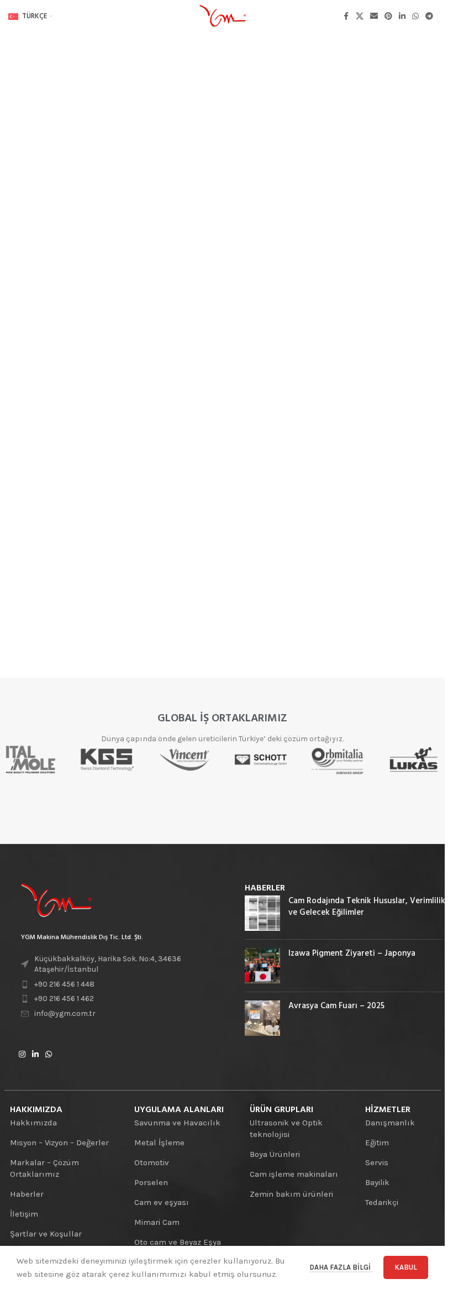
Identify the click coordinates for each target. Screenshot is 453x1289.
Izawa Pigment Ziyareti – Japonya (351, 953)
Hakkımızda (33, 1123)
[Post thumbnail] (262, 913)
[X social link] (359, 16)
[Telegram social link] (429, 16)
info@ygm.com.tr (65, 1013)
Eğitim (377, 1142)
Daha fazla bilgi (340, 1267)
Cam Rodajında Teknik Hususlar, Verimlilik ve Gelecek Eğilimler (366, 906)
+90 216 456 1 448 (64, 984)
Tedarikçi (381, 1202)
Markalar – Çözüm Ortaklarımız (44, 1168)
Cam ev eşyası (161, 1202)
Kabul (405, 1267)
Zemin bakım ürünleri (291, 1194)
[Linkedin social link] (402, 16)
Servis (376, 1162)
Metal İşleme (159, 1142)
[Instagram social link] (22, 1054)
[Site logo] (222, 16)
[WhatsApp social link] (415, 16)
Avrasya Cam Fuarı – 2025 (336, 1006)
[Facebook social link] (345, 16)
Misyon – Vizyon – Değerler (59, 1142)
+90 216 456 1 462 (64, 998)
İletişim (24, 1214)
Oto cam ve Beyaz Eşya (177, 1242)
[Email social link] (374, 16)
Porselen (151, 1182)
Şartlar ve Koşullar (46, 1234)
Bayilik (377, 1182)
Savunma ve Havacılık (177, 1123)
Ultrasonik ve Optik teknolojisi (286, 1128)
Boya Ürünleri (275, 1154)
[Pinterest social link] (388, 16)
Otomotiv (151, 1162)
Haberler (27, 1194)
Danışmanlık (390, 1123)
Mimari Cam (157, 1222)
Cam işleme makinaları (294, 1174)
